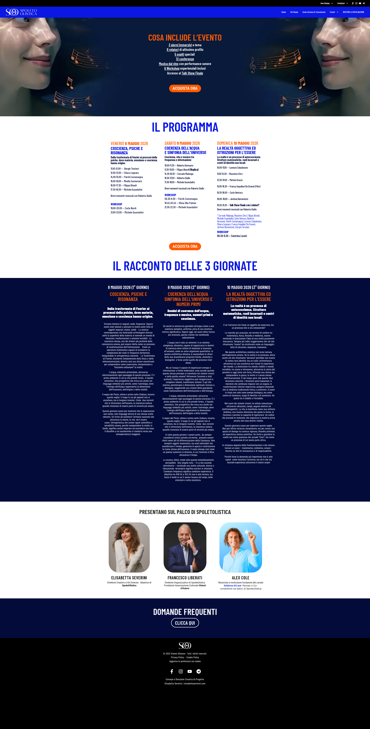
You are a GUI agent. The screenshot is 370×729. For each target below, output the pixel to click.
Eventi (332, 12)
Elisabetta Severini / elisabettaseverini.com (185, 683)
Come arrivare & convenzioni (314, 12)
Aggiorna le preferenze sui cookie (185, 661)
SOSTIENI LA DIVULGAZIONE (353, 12)
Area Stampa (325, 3)
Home (284, 12)
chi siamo (294, 12)
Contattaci (341, 3)
